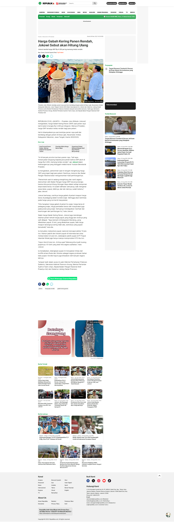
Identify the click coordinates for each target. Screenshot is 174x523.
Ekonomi (45, 36)
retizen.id (132, 3)
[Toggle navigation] (40, 3)
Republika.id (122, 3)
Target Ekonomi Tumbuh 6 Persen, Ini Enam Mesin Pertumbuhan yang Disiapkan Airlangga (121, 70)
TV (127, 12)
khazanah (71, 12)
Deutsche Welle (111, 3)
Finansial (42, 16)
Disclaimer (41, 504)
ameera (42, 12)
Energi (48, 16)
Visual (53, 490)
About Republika (43, 501)
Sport (66, 485)
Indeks (132, 12)
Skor (66, 480)
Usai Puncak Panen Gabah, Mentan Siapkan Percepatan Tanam (45, 149)
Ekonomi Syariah (53, 12)
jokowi (40, 288)
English (67, 490)
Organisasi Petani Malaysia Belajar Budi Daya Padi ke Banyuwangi (78, 149)
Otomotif (66, 16)
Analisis (53, 485)
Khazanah (41, 482)
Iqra (52, 482)
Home (39, 36)
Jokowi (75, 162)
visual (121, 12)
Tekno (53, 487)
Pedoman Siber (69, 501)
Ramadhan (54, 493)
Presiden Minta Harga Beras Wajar (62, 147)
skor (63, 12)
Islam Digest (68, 482)
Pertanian (60, 16)
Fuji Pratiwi (60, 52)
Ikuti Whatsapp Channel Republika (64, 278)
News (39, 485)
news (85, 12)
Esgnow (40, 490)
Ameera (40, 480)
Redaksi (53, 501)
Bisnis (53, 16)
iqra (78, 12)
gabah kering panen (62, 288)
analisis (92, 12)
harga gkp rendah (50, 288)
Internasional (41, 487)
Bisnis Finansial (102, 12)
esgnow (113, 12)
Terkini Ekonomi (110, 114)
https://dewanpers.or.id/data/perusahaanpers (52, 513)
